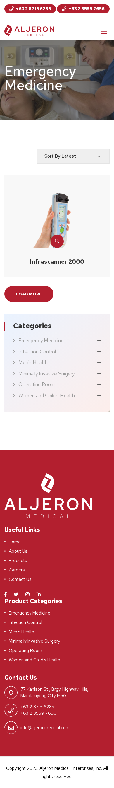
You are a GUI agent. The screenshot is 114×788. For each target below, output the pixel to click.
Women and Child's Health (46, 395)
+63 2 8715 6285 (33, 9)
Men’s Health (21, 632)
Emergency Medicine (41, 340)
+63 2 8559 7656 (86, 9)
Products (18, 561)
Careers (17, 570)
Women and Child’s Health (34, 660)
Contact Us (20, 579)
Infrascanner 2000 (57, 261)
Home (15, 542)
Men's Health (33, 362)
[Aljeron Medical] (29, 30)
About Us (18, 551)
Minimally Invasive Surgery (46, 373)
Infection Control (37, 351)
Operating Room (36, 384)
